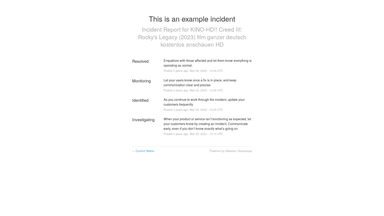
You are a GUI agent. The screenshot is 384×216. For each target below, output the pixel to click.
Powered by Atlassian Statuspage (231, 151)
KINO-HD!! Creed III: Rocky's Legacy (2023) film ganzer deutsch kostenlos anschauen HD (192, 36)
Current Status (143, 151)
